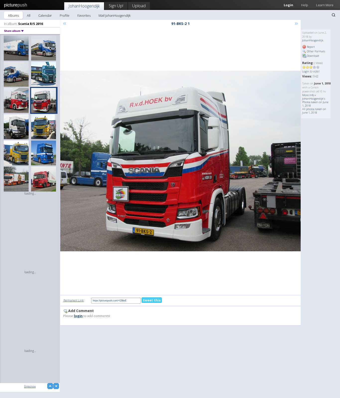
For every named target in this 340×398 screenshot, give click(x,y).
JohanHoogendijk (84, 6)
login (78, 316)
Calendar (45, 15)
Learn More (325, 5)
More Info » (309, 95)
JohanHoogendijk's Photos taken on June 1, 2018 (315, 102)
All (28, 15)
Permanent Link (73, 300)
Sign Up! (116, 5)
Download (312, 56)
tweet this (152, 300)
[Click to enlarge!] (180, 161)
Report (310, 47)
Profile (64, 15)
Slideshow (30, 386)
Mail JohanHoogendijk (114, 15)
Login (288, 5)
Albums (13, 15)
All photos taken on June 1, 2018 (314, 110)
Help (304, 5)
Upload (139, 5)
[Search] (334, 15)
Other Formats (315, 51)
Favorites (84, 15)
